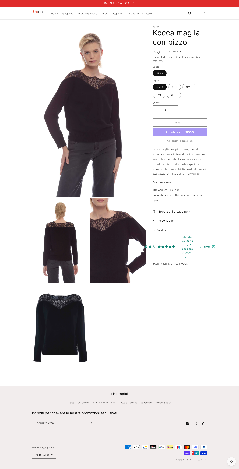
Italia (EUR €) (42, 454)
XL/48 (174, 94)
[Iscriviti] (91, 423)
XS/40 (159, 87)
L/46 (159, 94)
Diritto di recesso (127, 402)
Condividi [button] (162, 230)
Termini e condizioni (103, 402)
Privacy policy (163, 402)
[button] (118, 13)
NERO (159, 73)
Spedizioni (146, 402)
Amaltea (186, 460)
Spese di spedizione (179, 57)
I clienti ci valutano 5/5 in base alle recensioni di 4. (187, 246)
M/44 (189, 87)
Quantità (157, 102)
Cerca (71, 402)
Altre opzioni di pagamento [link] (180, 140)
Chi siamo (83, 402)
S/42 (174, 87)
